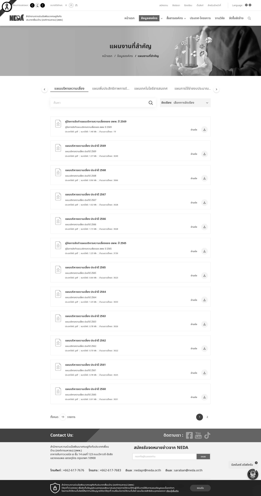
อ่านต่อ (194, 129)
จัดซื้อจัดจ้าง (236, 18)
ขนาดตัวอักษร (56, 5)
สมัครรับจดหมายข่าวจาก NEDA (161, 448)
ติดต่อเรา (176, 5)
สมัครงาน (163, 5)
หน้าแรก (130, 18)
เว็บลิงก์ (200, 5)
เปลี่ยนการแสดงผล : (20, 5)
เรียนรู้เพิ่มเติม (172, 491)
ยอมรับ (200, 488)
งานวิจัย (220, 18)
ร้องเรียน (188, 5)
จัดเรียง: (166, 102)
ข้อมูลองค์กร (149, 18)
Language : (237, 5)
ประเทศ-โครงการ (200, 18)
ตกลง (203, 456)
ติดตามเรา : (173, 435)
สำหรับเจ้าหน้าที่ (214, 5)
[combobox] (185, 102)
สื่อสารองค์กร (175, 18)
